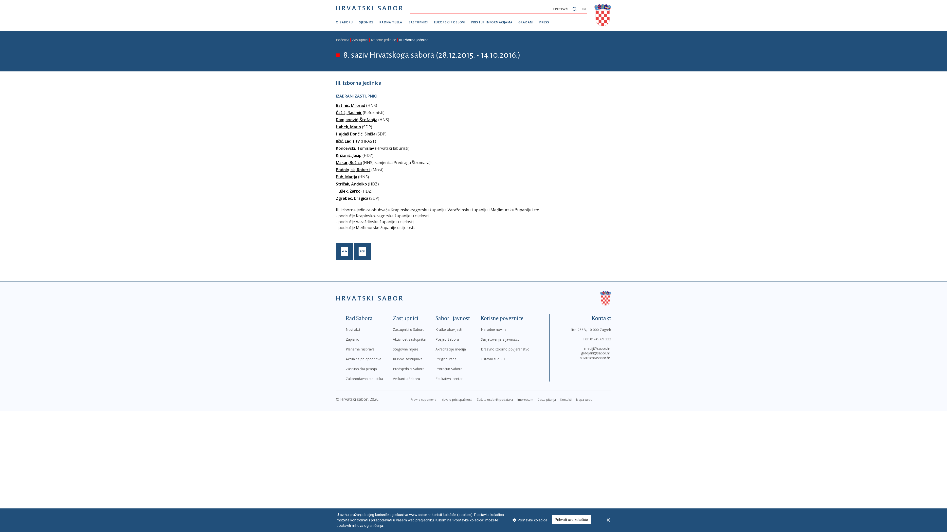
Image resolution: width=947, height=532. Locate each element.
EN (584, 9)
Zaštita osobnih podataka (495, 400)
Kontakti (566, 400)
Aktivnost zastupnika (409, 339)
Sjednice (366, 22)
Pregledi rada (446, 359)
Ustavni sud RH (493, 359)
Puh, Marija (346, 177)
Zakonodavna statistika (364, 378)
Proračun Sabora (449, 368)
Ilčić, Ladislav (348, 141)
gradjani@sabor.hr (595, 353)
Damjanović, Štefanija (356, 119)
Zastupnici (418, 22)
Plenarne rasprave (360, 349)
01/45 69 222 (600, 339)
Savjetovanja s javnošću (500, 339)
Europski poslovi (449, 22)
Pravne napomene (423, 400)
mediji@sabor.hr (597, 348)
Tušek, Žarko (348, 191)
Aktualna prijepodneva (363, 359)
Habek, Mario (348, 127)
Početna (342, 39)
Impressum (525, 400)
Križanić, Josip (349, 155)
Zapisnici (353, 339)
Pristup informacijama (491, 22)
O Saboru (344, 22)
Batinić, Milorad (350, 105)
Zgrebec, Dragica (352, 198)
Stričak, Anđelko (351, 184)
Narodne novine (494, 329)
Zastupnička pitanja (361, 368)
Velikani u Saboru (406, 378)
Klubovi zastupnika (407, 359)
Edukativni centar (449, 378)
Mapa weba (584, 400)
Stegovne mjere (405, 349)
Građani (525, 22)
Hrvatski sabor (370, 8)
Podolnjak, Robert (353, 169)
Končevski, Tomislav (355, 148)
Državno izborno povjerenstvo (505, 349)
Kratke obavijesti (449, 329)
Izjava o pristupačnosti (456, 400)
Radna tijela (391, 22)
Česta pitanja (547, 400)
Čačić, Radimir (349, 112)
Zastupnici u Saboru (408, 329)
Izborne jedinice (383, 39)
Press (544, 22)
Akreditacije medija (451, 349)
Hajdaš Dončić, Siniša (355, 134)
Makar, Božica (349, 162)
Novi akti (353, 329)
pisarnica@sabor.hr (595, 357)
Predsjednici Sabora (408, 368)
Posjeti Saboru (447, 339)
